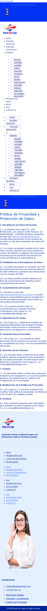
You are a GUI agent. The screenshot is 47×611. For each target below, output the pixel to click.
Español (18, 63)
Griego (17, 88)
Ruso (16, 77)
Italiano (18, 71)
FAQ (8, 107)
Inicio (8, 38)
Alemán (17, 65)
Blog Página (12, 487)
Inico (8, 452)
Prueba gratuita (10, 42)
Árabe (17, 80)
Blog (8, 104)
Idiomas (9, 53)
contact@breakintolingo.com (23, 4)
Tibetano (18, 91)
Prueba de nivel (14, 483)
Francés (18, 74)
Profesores (12, 462)
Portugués (19, 82)
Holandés (19, 96)
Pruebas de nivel (12, 100)
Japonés (18, 85)
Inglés (17, 60)
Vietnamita (19, 94)
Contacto (11, 110)
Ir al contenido (6, 1)
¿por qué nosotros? (16, 459)
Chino (17, 68)
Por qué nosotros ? (11, 48)
